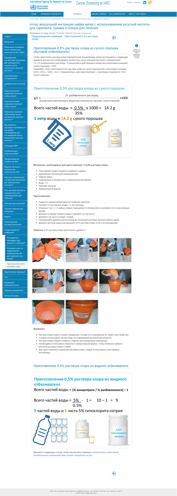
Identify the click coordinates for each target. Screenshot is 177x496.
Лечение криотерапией (14, 203)
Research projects (51, 14)
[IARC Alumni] (144, 2)
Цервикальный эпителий (14, 83)
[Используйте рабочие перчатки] (48, 250)
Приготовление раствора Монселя (12, 223)
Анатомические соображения (10, 77)
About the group (137, 14)
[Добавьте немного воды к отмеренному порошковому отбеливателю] (115, 250)
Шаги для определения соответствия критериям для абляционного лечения (14, 181)
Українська (86, 33)
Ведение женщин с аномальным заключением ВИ (12, 169)
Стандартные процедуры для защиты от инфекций (16, 240)
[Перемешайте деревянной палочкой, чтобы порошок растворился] (115, 281)
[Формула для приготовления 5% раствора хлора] (81, 120)
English (129, 2)
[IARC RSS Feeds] (149, 2)
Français (137, 2)
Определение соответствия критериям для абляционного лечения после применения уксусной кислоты (14, 64)
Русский (77, 33)
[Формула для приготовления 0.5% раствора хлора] (81, 410)
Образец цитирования (13, 290)
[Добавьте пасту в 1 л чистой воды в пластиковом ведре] (82, 281)
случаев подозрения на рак (79, 455)
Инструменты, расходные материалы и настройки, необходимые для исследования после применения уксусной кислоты (14, 132)
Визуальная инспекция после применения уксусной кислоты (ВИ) (14, 49)
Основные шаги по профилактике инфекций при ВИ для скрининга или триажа (15, 253)
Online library (99, 14)
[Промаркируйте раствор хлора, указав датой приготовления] (82, 312)
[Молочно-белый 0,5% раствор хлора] (48, 312)
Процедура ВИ (10, 145)
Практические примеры (14, 271)
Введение (8, 41)
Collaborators (117, 14)
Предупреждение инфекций (11, 231)
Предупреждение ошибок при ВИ (11, 160)
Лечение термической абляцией (13, 209)
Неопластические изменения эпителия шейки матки (13, 104)
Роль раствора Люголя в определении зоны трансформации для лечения (14, 194)
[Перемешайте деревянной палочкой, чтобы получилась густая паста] (48, 281)
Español (69, 33)
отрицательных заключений (105, 452)
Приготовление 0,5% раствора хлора (16, 265)
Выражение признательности (11, 283)
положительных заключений (47, 455)
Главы (7, 36)
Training (77, 14)
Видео (7, 216)
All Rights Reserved (90, 493)
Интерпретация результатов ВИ (11, 152)
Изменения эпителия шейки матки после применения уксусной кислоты (13, 115)
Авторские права (11, 295)
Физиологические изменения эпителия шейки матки (13, 93)
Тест (6, 277)
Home (33, 14)
